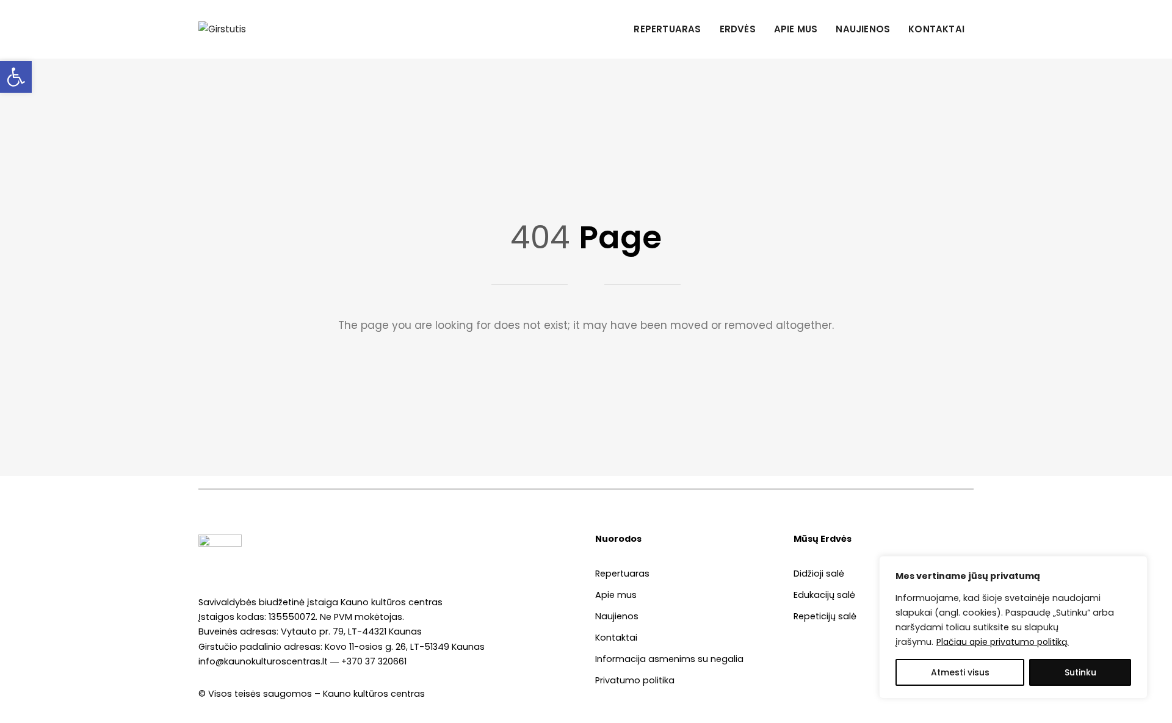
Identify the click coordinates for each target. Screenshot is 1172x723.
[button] (16, 77)
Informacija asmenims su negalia (669, 659)
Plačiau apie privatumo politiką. (1002, 642)
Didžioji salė (819, 573)
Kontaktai (936, 29)
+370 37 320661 (374, 661)
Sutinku (1080, 672)
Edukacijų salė (824, 595)
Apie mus (796, 29)
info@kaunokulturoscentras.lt (263, 661)
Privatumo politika (635, 680)
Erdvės (738, 29)
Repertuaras (667, 29)
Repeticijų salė (825, 616)
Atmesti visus (960, 672)
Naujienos (863, 29)
